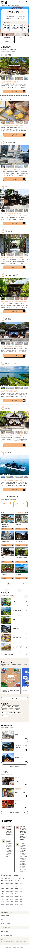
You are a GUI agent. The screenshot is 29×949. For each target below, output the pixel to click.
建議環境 (8, 941)
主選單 (27, 3)
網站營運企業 (4, 943)
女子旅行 (16, 706)
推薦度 (21, 512)
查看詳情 (14, 91)
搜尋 (19, 3)
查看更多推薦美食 (14, 812)
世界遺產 (19, 712)
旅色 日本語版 (4, 931)
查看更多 (14, 698)
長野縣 (21, 888)
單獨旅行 (11, 712)
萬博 (9, 706)
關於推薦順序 (25, 511)
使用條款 (3, 941)
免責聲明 (12, 941)
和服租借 (4, 709)
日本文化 (4, 716)
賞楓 (11, 709)
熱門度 (26, 512)
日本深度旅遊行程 (5, 924)
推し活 (4, 712)
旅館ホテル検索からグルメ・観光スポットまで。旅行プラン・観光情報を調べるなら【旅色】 (4, 2)
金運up (17, 709)
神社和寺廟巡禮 (5, 916)
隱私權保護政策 (23, 941)
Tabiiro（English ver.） (7, 935)
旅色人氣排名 (4, 920)
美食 (3, 706)
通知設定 (17, 941)
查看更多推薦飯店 (14, 766)
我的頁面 (22, 3)
